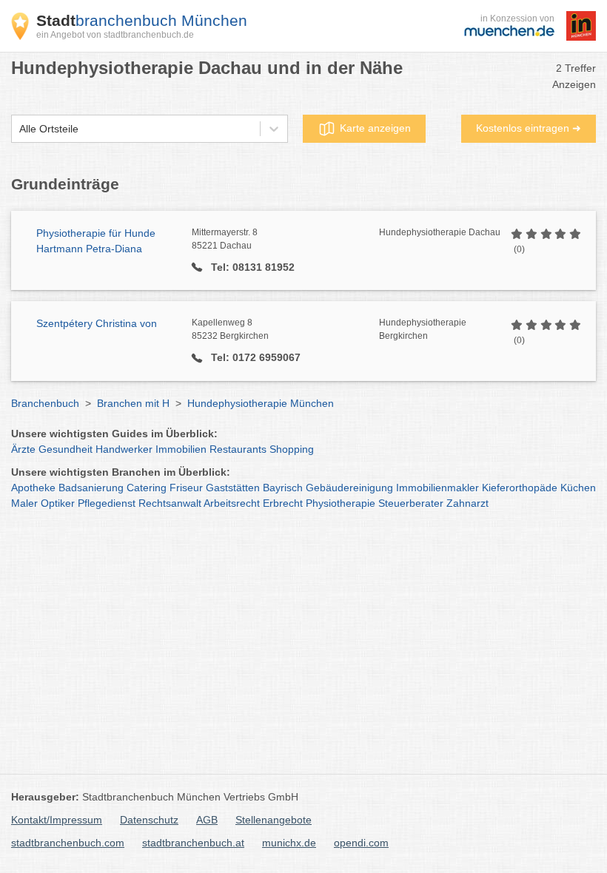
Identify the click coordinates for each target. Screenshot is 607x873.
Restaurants (237, 449)
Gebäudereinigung (349, 487)
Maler (24, 503)
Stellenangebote (273, 820)
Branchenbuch (45, 403)
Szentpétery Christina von (96, 323)
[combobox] (19, 129)
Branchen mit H (133, 403)
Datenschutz (149, 820)
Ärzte (23, 449)
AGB (207, 820)
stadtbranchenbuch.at (193, 843)
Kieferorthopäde (519, 487)
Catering (147, 487)
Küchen (578, 487)
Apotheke (33, 487)
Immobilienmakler (437, 487)
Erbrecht (283, 503)
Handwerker (123, 449)
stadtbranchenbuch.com (67, 843)
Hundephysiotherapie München (260, 403)
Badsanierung (91, 487)
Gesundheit (65, 449)
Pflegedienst (106, 503)
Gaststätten (233, 487)
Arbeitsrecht (232, 503)
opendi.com (361, 843)
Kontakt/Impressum (56, 820)
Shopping (291, 449)
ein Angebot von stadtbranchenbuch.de (115, 35)
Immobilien (181, 449)
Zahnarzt (467, 503)
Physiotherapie (340, 503)
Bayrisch (283, 487)
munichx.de (289, 843)
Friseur (186, 487)
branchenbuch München (141, 20)
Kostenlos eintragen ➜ (528, 128)
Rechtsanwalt (169, 503)
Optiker (58, 503)
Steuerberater (410, 503)
